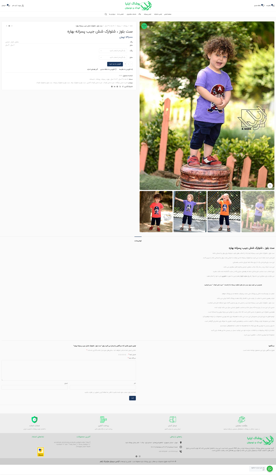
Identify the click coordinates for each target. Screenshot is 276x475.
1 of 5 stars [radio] (125, 354)
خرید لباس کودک (108, 83)
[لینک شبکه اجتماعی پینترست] (117, 86)
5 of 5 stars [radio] (119, 354)
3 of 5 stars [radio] (122, 354)
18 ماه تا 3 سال (109, 26)
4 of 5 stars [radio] (120, 354)
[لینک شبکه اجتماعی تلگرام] (112, 86)
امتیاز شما (132, 354)
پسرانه (119, 26)
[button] (271, 211)
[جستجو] (106, 14)
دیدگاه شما (132, 358)
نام (135, 383)
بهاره (108, 79)
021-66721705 (173, 452)
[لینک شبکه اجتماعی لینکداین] (114, 86)
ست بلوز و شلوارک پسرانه (61, 83)
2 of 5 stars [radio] (124, 354)
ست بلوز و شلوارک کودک (44, 83)
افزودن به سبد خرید (115, 64)
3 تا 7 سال (114, 79)
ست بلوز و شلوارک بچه (78, 83)
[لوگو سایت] (138, 6)
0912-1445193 (163, 452)
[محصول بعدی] (6, 26)
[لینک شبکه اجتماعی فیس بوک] (123, 86)
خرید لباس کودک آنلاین (94, 83)
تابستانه (92, 79)
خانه (131, 26)
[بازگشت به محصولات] (9, 26)
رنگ (131, 51)
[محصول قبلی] (12, 26)
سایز (131, 57)
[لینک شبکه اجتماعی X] (120, 86)
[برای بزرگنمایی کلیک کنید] (270, 185)
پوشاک (125, 26)
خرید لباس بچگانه (121, 83)
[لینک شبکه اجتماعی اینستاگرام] (139, 456)
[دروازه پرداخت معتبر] (40, 452)
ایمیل (66, 383)
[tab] (138, 240)
